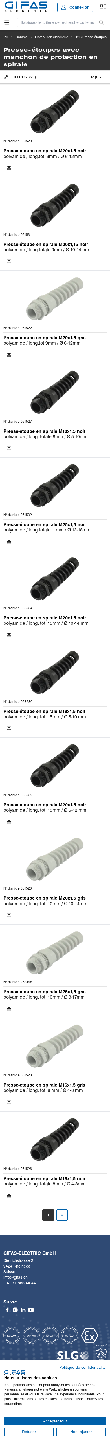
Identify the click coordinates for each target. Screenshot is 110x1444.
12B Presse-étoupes (91, 37)
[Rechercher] (101, 22)
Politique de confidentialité (82, 1367)
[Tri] (87, 77)
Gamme (22, 37)
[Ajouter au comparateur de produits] (9, 168)
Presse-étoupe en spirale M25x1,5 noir (44, 524)
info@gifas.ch (15, 1277)
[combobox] (57, 22)
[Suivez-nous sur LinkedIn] (23, 1310)
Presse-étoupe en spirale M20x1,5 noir (44, 150)
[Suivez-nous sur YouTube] (31, 1310)
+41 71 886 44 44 (19, 1283)
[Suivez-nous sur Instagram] (15, 1310)
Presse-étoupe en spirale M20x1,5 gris (44, 337)
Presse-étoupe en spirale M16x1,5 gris (44, 1085)
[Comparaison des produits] (103, 7)
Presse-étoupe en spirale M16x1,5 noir (44, 431)
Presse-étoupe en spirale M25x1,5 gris (44, 991)
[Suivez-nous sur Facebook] (7, 1310)
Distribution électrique (51, 37)
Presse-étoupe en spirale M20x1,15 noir (45, 244)
